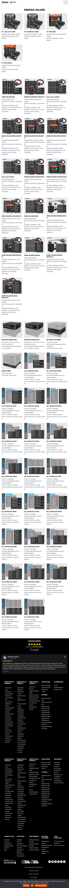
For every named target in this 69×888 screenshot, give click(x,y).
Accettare (26, 885)
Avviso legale (33, 877)
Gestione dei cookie (34, 874)
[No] (67, 883)
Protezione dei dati (34, 871)
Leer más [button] (5, 671)
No (32, 885)
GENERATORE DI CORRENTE (9, 682)
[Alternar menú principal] (65, 2)
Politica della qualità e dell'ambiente (33, 867)
